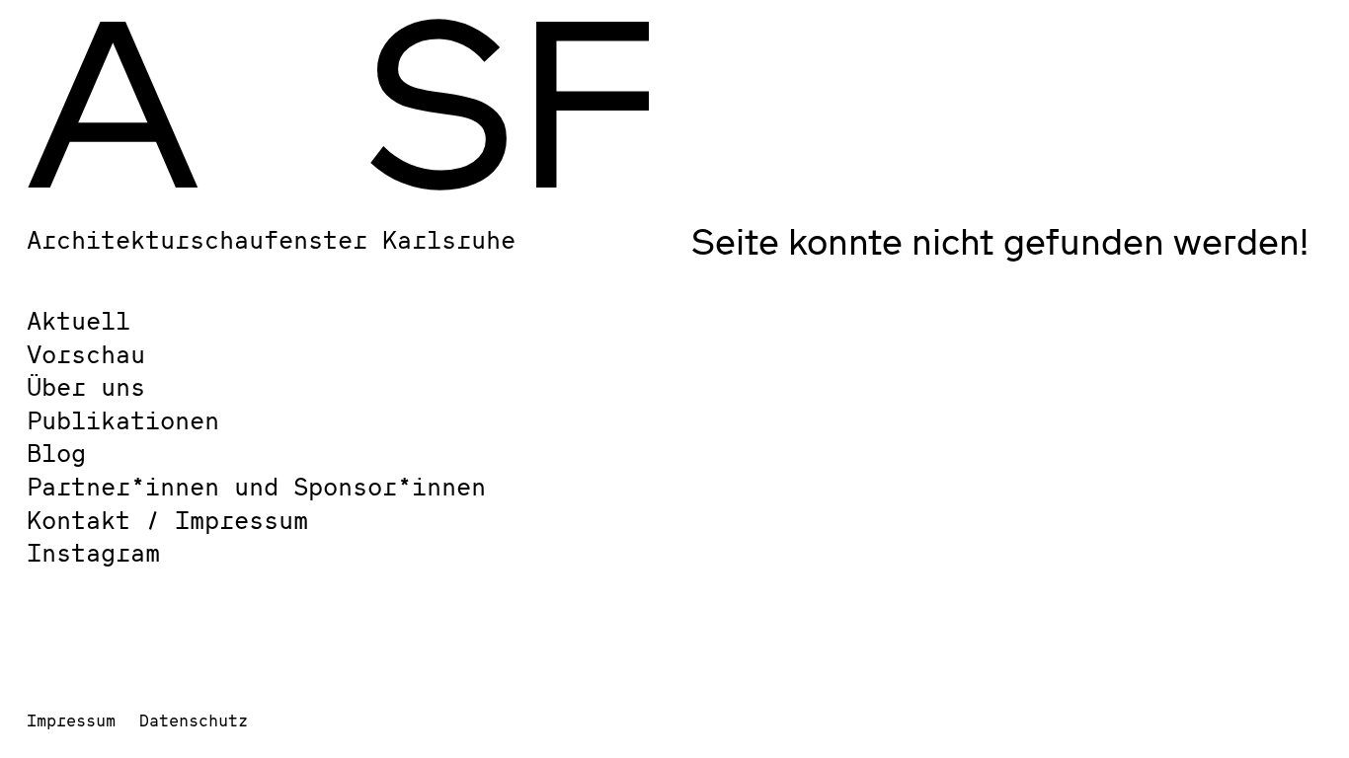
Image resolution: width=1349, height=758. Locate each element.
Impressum (71, 720)
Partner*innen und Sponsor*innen (256, 486)
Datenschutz (193, 720)
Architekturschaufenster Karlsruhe (271, 239)
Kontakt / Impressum (167, 519)
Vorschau (86, 354)
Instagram (93, 552)
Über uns (86, 386)
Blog (56, 452)
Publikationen (123, 420)
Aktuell (78, 320)
